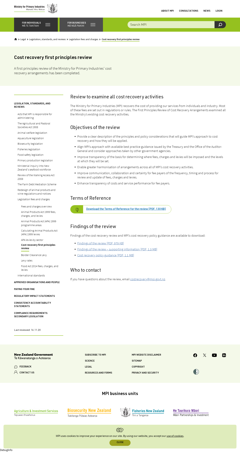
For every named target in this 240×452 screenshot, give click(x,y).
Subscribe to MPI (95, 355)
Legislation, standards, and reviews (47, 39)
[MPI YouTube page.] (214, 355)
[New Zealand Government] (33, 357)
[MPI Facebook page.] (195, 355)
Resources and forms (98, 373)
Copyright (138, 367)
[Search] (220, 24)
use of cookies (175, 436)
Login (219, 11)
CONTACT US (27, 373)
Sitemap (137, 361)
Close (120, 442)
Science (90, 361)
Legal (23, 39)
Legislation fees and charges (83, 39)
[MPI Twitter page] (205, 356)
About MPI (167, 11)
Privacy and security (145, 373)
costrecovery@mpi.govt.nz (147, 279)
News (206, 11)
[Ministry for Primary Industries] (36, 8)
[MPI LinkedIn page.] (224, 355)
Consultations (188, 11)
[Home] (15, 39)
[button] (36, 25)
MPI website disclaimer (146, 355)
